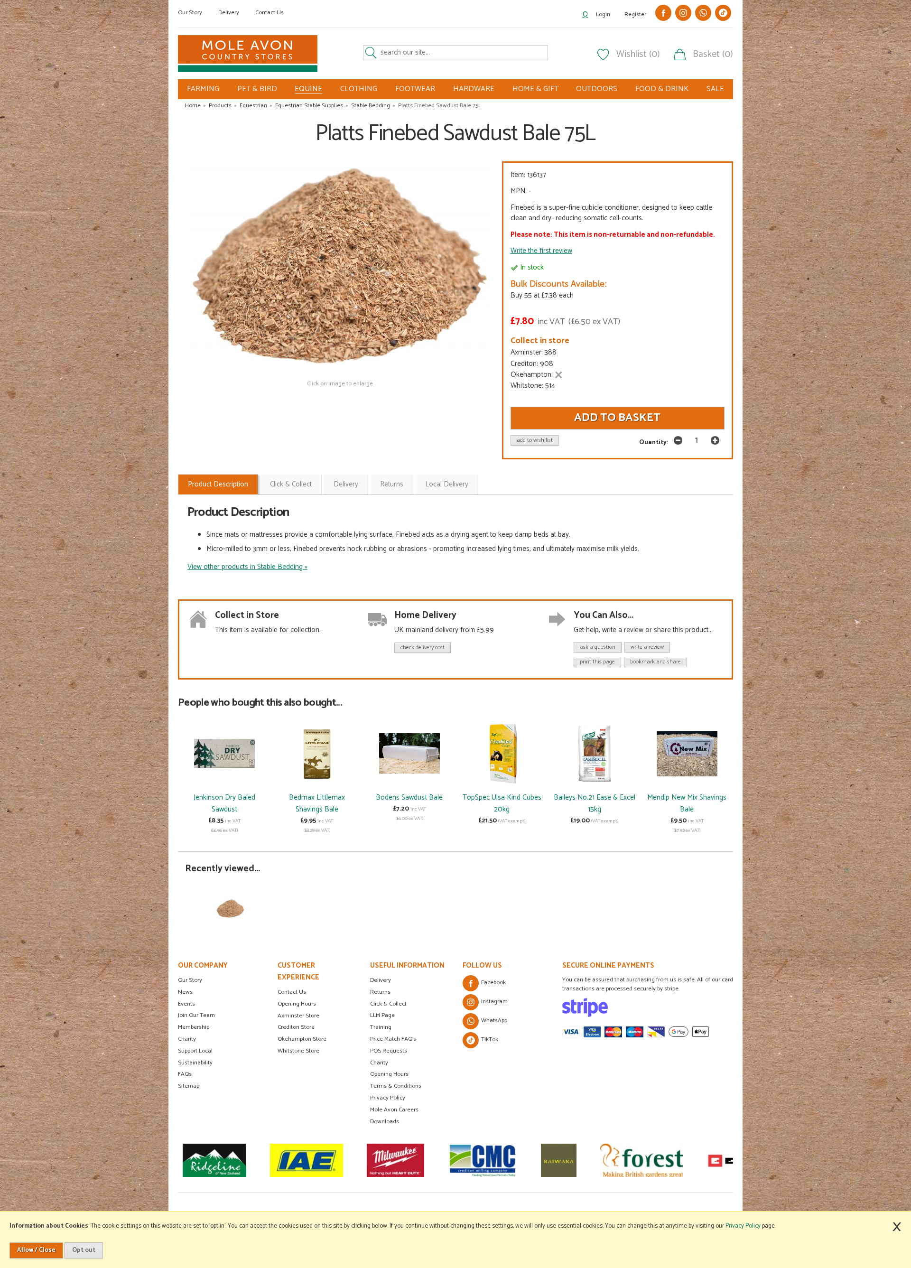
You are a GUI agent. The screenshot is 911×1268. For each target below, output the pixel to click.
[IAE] (228, 1160)
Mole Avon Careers (394, 1110)
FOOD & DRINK (661, 88)
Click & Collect (291, 484)
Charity (187, 1039)
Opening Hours (297, 1004)
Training (380, 1027)
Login (603, 14)
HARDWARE (473, 88)
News (185, 992)
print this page (597, 661)
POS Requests (388, 1051)
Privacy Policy (387, 1098)
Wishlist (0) (638, 54)
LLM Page (382, 1015)
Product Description (218, 484)
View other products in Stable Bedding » (247, 567)
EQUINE (308, 89)
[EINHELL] (660, 1160)
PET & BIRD (257, 88)
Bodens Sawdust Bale (409, 797)
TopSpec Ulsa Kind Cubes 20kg (502, 803)
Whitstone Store (298, 1051)
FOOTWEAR (415, 88)
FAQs (185, 1074)
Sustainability (195, 1063)
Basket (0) (713, 54)
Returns (391, 484)
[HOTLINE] (733, 1160)
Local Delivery (446, 484)
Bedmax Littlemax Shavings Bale (317, 803)
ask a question (597, 647)
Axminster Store (298, 1016)
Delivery (228, 13)
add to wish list (535, 440)
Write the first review (541, 251)
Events (186, 1004)
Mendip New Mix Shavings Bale (686, 803)
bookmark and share (655, 661)
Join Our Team (196, 1015)
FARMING (203, 88)
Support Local (195, 1051)
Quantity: (653, 442)
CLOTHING (358, 88)
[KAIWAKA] (481, 1160)
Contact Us (269, 13)
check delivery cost (422, 647)
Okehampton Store (302, 1039)
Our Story (190, 13)
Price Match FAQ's (393, 1039)
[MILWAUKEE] (317, 1160)
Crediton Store (296, 1027)
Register (635, 14)
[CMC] (404, 1160)
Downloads (384, 1122)
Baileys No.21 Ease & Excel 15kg (594, 803)
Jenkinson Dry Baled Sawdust (224, 803)
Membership (193, 1027)
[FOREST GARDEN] (563, 1160)
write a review (647, 647)
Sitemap (188, 1086)
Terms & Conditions (395, 1086)
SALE (715, 88)
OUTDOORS (596, 88)
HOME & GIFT (535, 88)
